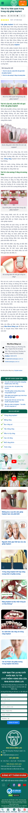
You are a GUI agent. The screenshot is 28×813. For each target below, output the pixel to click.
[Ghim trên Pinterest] (17, 336)
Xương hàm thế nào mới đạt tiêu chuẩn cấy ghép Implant (14, 400)
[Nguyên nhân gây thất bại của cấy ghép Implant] (14, 529)
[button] (2, 3)
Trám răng (7, 447)
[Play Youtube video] (14, 461)
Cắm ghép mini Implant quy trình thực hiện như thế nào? (16, 396)
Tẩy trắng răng (9, 429)
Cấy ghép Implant (18, 370)
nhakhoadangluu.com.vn (12, 361)
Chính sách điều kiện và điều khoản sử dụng (12, 769)
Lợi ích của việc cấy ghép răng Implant (14, 387)
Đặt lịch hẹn (22, 3)
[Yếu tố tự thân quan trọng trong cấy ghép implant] (14, 3)
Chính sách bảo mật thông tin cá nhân (11, 766)
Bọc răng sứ (8, 424)
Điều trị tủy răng (9, 433)
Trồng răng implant (10, 415)
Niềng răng (7, 420)
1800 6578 (11, 356)
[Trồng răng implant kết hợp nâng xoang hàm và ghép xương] (14, 559)
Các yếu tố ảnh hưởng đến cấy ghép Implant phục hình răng (15, 382)
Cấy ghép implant (7, 24)
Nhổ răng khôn (9, 442)
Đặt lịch (8, 811)
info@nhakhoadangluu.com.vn (14, 359)
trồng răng (7, 159)
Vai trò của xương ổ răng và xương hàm (13, 75)
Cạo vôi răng (8, 438)
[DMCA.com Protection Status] (14, 795)
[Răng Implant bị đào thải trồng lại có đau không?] (14, 589)
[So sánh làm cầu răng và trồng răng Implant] (14, 619)
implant (17, 45)
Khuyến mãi (25, 811)
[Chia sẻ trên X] (14, 336)
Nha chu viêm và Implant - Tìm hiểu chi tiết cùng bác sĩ (15, 405)
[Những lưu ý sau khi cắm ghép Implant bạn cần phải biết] (14, 499)
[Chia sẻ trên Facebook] (10, 336)
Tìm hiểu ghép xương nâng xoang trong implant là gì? (15, 391)
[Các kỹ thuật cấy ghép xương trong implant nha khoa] (14, 649)
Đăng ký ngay (13, 722)
